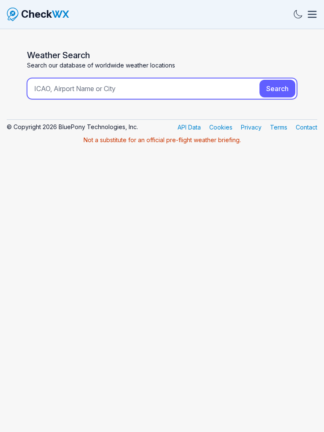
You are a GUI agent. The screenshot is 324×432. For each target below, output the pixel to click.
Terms (278, 127)
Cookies (220, 127)
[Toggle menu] (312, 14)
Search (277, 88)
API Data (189, 127)
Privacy (251, 127)
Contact (306, 127)
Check (45, 14)
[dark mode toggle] (297, 14)
